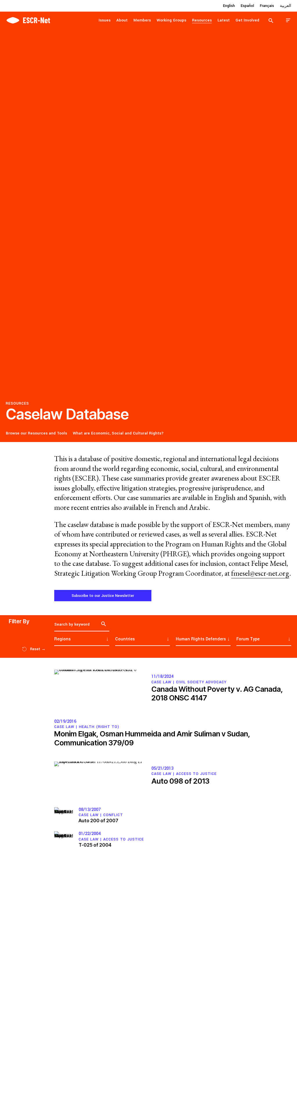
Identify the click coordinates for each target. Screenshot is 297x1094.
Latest (224, 20)
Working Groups (171, 20)
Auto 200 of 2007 (98, 820)
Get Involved (247, 20)
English (229, 5)
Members (142, 20)
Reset (38, 649)
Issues (105, 20)
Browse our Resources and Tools (36, 433)
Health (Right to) (99, 726)
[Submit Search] (271, 20)
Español (247, 5)
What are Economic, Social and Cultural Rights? (118, 433)
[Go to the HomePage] (28, 20)
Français (267, 5)
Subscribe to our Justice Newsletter (103, 595)
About (122, 20)
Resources (202, 20)
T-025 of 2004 (95, 845)
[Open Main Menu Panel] (288, 20)
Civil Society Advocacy (201, 682)
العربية (285, 5)
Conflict (113, 815)
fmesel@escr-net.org (260, 573)
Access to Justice (196, 773)
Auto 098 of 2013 (180, 781)
